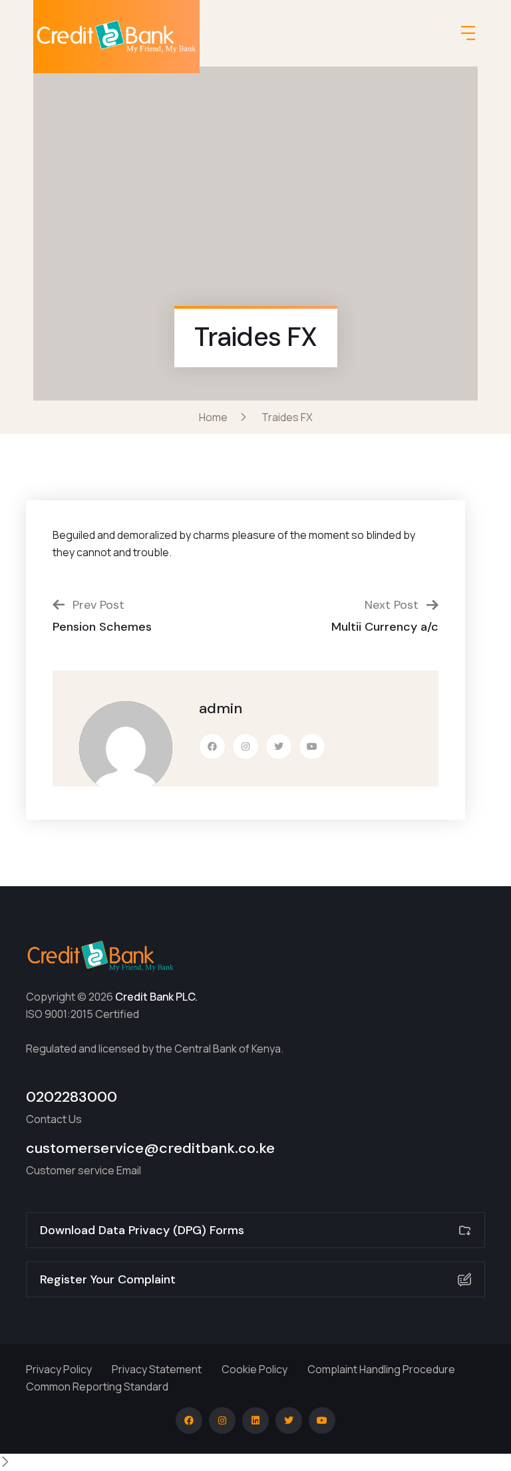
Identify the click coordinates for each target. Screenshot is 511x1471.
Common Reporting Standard (97, 1386)
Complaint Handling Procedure (381, 1369)
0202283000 (71, 1096)
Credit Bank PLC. (156, 996)
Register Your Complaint (108, 1279)
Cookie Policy (254, 1369)
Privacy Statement (157, 1369)
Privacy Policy (59, 1369)
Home (215, 417)
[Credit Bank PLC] (117, 36)
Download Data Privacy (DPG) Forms (142, 1230)
